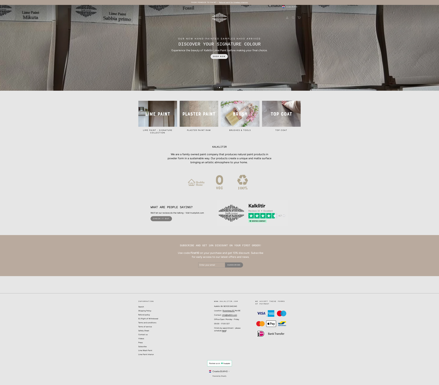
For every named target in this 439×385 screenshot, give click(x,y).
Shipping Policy (144, 311)
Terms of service (145, 327)
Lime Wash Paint (145, 350)
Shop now (219, 55)
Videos (141, 338)
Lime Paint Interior (146, 354)
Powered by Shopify (219, 376)
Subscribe (142, 346)
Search (141, 307)
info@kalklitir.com (229, 315)
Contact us (143, 334)
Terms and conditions (147, 323)
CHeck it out (161, 219)
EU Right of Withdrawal (148, 319)
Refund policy (144, 315)
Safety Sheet (143, 331)
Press (140, 342)
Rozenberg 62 (229, 311)
